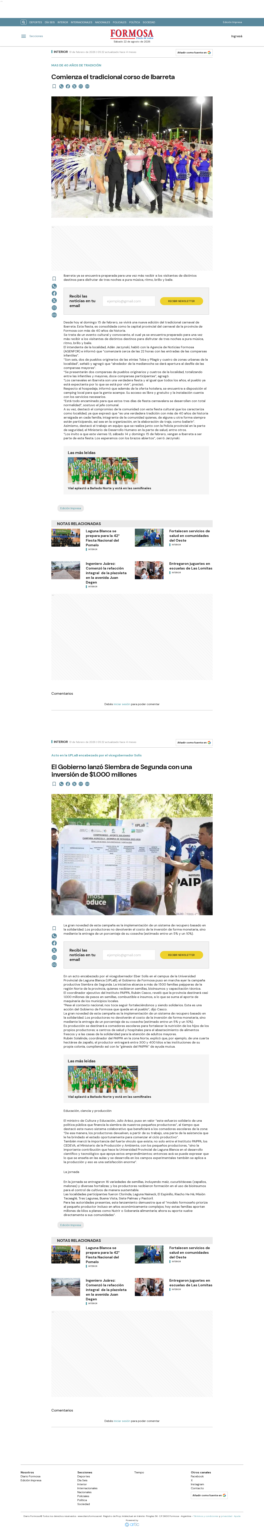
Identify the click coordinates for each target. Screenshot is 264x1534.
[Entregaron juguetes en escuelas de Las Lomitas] (149, 570)
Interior (63, 22)
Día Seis (50, 22)
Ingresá (236, 36)
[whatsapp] (61, 86)
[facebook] (68, 86)
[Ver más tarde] (54, 86)
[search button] (24, 22)
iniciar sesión (122, 704)
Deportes (35, 22)
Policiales (119, 22)
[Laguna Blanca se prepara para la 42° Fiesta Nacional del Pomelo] (65, 538)
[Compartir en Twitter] (74, 86)
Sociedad (149, 22)
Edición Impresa (232, 22)
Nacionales (102, 22)
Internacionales (81, 22)
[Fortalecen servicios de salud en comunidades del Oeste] (149, 538)
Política (134, 22)
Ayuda (237, 1516)
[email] (81, 86)
